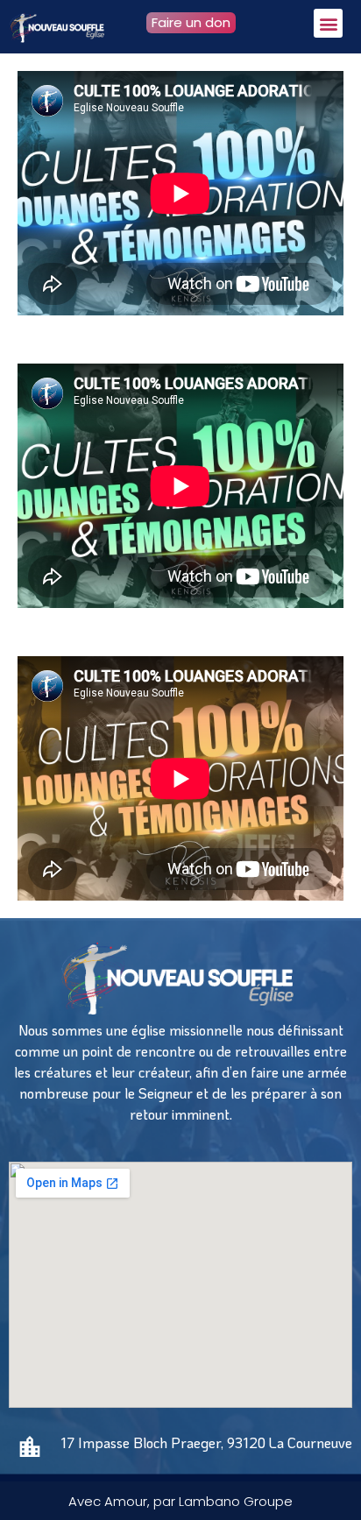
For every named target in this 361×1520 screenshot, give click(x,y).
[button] (328, 23)
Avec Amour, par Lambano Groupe (180, 1501)
